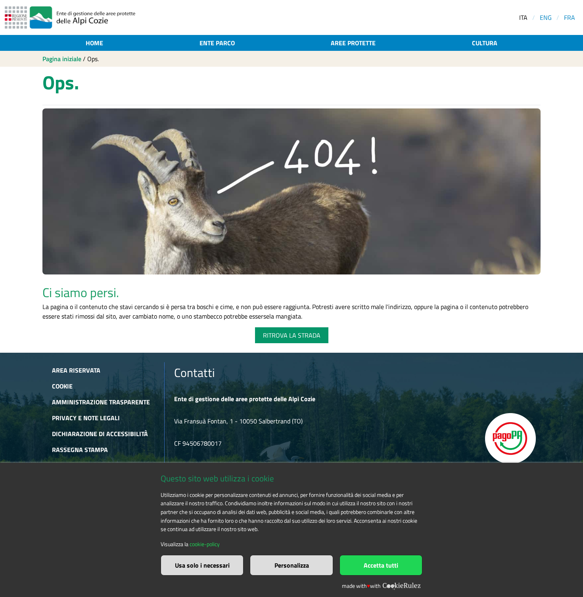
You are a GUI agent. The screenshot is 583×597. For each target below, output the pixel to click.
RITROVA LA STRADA (291, 335)
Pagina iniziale (61, 59)
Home (94, 43)
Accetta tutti (381, 565)
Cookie (62, 386)
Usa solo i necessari (202, 565)
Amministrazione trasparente (101, 402)
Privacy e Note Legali (86, 418)
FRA (569, 17)
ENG (546, 17)
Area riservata (76, 370)
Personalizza (291, 565)
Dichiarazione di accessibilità (100, 434)
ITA (523, 17)
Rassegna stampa (80, 449)
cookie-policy (205, 544)
